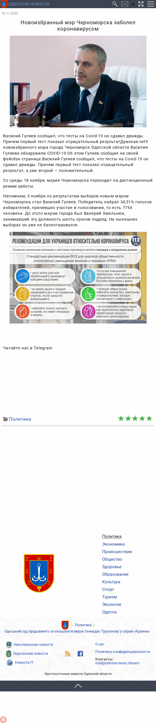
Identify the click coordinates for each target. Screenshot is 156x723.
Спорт (108, 589)
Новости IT (24, 662)
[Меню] (150, 4)
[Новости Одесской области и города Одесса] (39, 573)
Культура (111, 582)
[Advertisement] (78, 383)
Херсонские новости (30, 653)
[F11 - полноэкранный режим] (141, 4)
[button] (78, 686)
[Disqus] (78, 479)
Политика (111, 536)
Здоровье (111, 567)
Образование (115, 574)
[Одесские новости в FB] (80, 653)
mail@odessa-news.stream (117, 663)
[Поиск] (115, 4)
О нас (99, 644)
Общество (112, 559)
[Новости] (65, 625)
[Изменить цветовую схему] (133, 4)
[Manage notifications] (3, 719)
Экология (111, 604)
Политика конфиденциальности (122, 652)
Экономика (113, 544)
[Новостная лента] (68, 653)
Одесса (109, 612)
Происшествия (117, 551)
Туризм (109, 597)
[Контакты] (125, 4)
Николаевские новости (33, 645)
